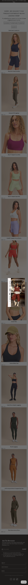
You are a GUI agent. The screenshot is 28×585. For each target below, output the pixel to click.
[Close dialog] (18, 279)
